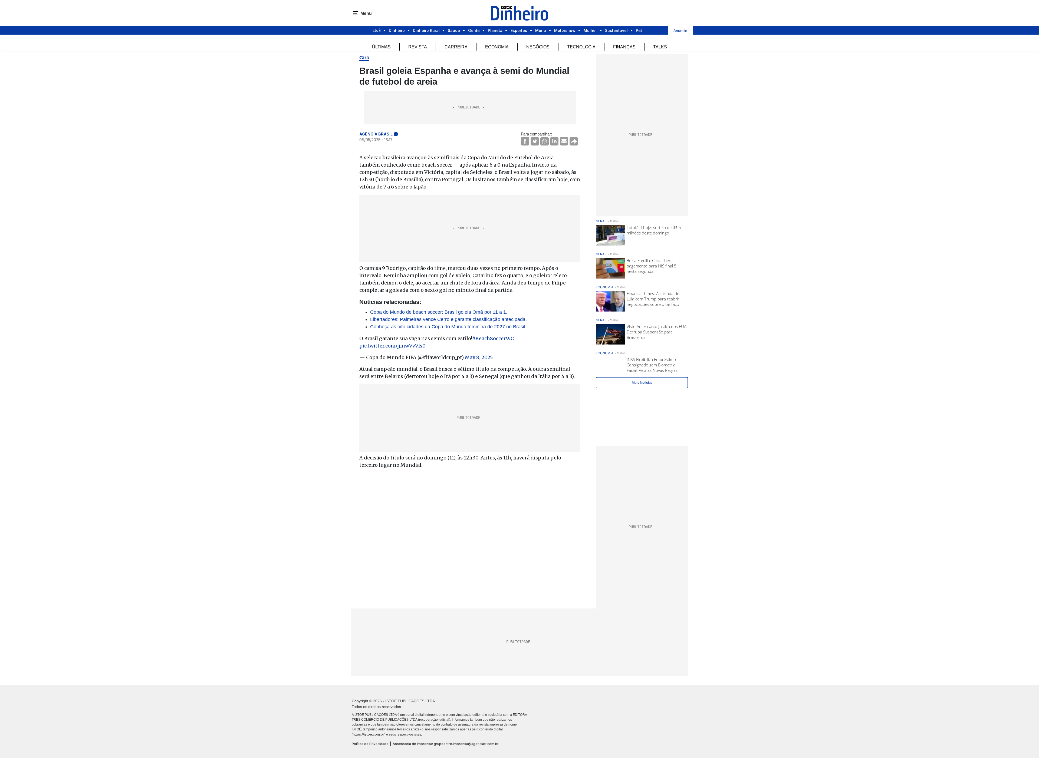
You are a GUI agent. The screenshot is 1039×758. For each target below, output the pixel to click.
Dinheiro (397, 30)
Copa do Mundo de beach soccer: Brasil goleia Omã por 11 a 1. (438, 312)
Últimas (381, 47)
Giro (364, 57)
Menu (540, 30)
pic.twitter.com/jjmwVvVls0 (392, 346)
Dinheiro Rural (426, 30)
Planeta (495, 30)
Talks (660, 47)
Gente (474, 30)
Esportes (519, 30)
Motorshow (565, 30)
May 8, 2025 (479, 357)
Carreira (456, 47)
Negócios (538, 47)
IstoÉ (376, 30)
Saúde (454, 30)
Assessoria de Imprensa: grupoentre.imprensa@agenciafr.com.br (446, 744)
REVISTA (417, 47)
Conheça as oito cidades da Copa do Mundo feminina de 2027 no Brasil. (448, 326)
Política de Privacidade (370, 744)
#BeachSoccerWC (493, 338)
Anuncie (680, 30)
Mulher (590, 30)
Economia (497, 47)
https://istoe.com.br (368, 734)
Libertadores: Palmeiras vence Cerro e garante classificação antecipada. (448, 319)
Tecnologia (581, 47)
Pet (639, 30)
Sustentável (616, 30)
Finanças (624, 47)
